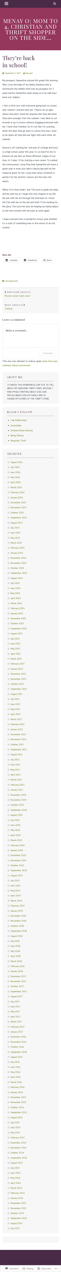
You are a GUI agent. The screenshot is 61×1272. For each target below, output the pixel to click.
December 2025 (18, 502)
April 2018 (16, 956)
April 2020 (16, 835)
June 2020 (15, 825)
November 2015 (18, 1102)
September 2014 (19, 1157)
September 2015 (19, 1112)
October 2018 (17, 926)
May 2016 (15, 1072)
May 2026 (15, 477)
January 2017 (17, 1031)
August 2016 (17, 1057)
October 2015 (17, 1107)
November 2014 (18, 1147)
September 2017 (19, 991)
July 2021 (15, 759)
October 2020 (17, 804)
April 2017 (16, 1016)
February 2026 (18, 492)
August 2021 (17, 754)
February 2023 (18, 663)
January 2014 (17, 1198)
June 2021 (15, 764)
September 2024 (19, 573)
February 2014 (18, 1193)
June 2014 (15, 1172)
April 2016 (16, 1077)
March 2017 (16, 1021)
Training (14, 307)
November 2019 (18, 860)
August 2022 (17, 694)
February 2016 (18, 1087)
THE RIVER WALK (19, 420)
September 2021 (19, 749)
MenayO (29, 73)
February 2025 (18, 547)
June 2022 (15, 704)
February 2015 (18, 1137)
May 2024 (15, 593)
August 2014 (17, 1162)
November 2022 (18, 679)
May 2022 (15, 709)
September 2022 (19, 689)
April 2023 (16, 653)
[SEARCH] (55, 4)
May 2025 (15, 537)
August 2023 (17, 633)
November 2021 (18, 739)
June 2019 (15, 885)
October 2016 (17, 1046)
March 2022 (16, 719)
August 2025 (17, 522)
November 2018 (18, 920)
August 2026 (17, 462)
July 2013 (15, 1228)
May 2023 (15, 648)
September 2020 (19, 810)
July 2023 (15, 638)
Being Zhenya (17, 435)
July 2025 (15, 527)
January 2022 (17, 729)
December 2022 (18, 673)
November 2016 (18, 1041)
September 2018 (19, 930)
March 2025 (16, 542)
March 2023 (16, 658)
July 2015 (15, 1122)
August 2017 (17, 996)
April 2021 (16, 774)
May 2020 (15, 830)
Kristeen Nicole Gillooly (22, 430)
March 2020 (16, 840)
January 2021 (17, 789)
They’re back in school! (18, 61)
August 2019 (17, 875)
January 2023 (17, 668)
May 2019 (15, 890)
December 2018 (18, 915)
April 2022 (16, 714)
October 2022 (17, 684)
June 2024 (15, 588)
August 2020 (17, 815)
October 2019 (17, 865)
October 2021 (17, 744)
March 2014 (16, 1188)
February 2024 (18, 608)
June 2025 (15, 532)
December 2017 (18, 976)
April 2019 (16, 895)
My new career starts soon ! (18, 294)
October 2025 (17, 512)
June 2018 (15, 946)
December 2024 (18, 557)
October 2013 (17, 1213)
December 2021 (18, 734)
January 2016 (17, 1092)
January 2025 (17, 553)
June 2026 (15, 472)
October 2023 (17, 623)
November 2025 (18, 507)
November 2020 (18, 799)
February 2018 (18, 966)
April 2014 (16, 1183)
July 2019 (15, 880)
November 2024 (18, 563)
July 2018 (15, 941)
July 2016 (15, 1062)
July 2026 (15, 467)
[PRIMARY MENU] (6, 4)
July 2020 (15, 820)
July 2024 (15, 583)
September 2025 (19, 517)
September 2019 (19, 870)
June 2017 (15, 1006)
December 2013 (18, 1203)
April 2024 (16, 598)
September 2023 (19, 628)
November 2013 (18, 1208)
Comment (48, 353)
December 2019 (18, 855)
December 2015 (18, 1097)
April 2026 (16, 482)
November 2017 (18, 981)
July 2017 (15, 1001)
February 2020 (18, 845)
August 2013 (17, 1223)
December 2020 (18, 794)
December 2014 (18, 1142)
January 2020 (17, 850)
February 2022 (18, 724)
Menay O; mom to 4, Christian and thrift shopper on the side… (30, 29)
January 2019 (17, 910)
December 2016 (18, 1036)
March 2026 (16, 487)
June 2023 (15, 643)
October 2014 (17, 1152)
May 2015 (15, 1132)
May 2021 (15, 769)
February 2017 (18, 1026)
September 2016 (19, 1052)
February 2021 (18, 784)
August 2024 (17, 578)
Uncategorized (11, 281)
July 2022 (15, 699)
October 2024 (17, 568)
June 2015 (15, 1127)
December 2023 (18, 618)
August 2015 (17, 1117)
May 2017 (15, 1011)
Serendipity (16, 425)
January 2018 (17, 971)
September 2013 (19, 1218)
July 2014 (15, 1167)
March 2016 (16, 1082)
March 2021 (16, 779)
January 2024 (17, 613)
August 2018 (17, 936)
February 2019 (18, 905)
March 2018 (16, 961)
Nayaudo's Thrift (18, 440)
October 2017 (17, 986)
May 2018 (15, 951)
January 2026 (17, 497)
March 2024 (16, 603)
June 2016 (15, 1067)
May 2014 (15, 1177)
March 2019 (16, 900)
